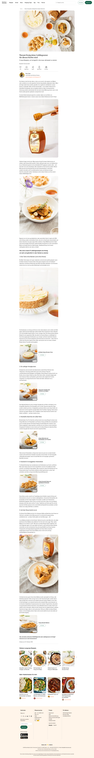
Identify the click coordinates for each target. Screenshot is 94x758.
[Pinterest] (29, 716)
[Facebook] (21, 716)
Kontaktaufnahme (67, 716)
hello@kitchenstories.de (66, 747)
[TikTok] (25, 716)
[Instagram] (23, 716)
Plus (37, 720)
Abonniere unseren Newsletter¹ (24, 720)
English (55, 725)
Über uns (37, 714)
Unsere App (37, 719)
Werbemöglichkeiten (67, 712)
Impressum (51, 712)
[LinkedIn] (31, 716)
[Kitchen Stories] (4, 3)
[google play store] (26, 737)
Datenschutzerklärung (53, 716)
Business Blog (66, 714)
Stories (21, 8)
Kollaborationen (38, 717)
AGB (50, 714)
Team (36, 716)
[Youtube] (27, 716)
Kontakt (50, 719)
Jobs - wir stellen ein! (39, 712)
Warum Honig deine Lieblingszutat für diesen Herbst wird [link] (35, 8)
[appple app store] (26, 734)
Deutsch (50, 725)
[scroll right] (76, 657)
